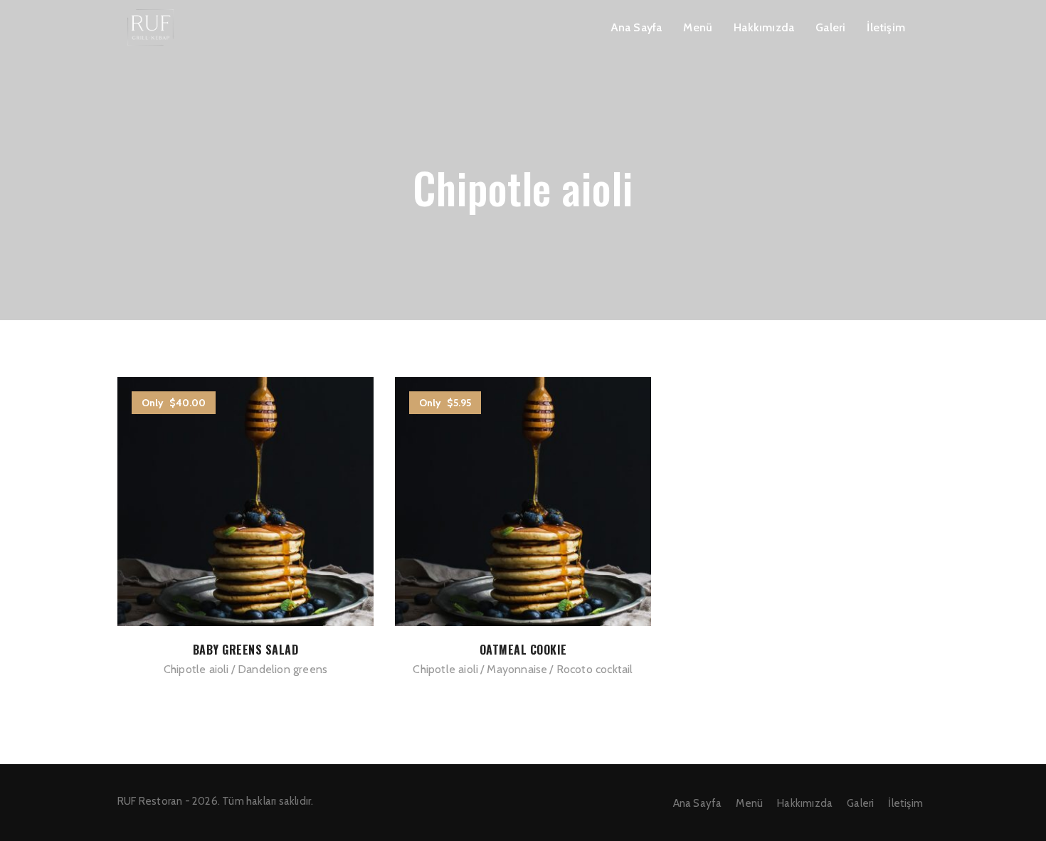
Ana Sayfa (636, 27)
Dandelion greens (282, 669)
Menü (697, 27)
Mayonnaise (517, 669)
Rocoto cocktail (594, 669)
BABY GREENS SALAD (246, 649)
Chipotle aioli (196, 669)
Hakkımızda (764, 27)
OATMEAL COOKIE (523, 649)
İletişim (886, 27)
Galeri (830, 27)
